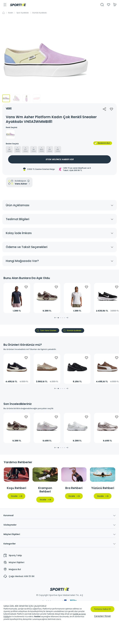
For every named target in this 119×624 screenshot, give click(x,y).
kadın (10, 13)
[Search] (102, 4)
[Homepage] (18, 4)
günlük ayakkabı (39, 13)
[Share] (104, 109)
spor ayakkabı (23, 13)
